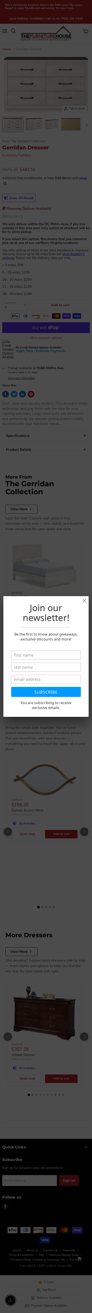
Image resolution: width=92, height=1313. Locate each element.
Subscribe (46, 692)
